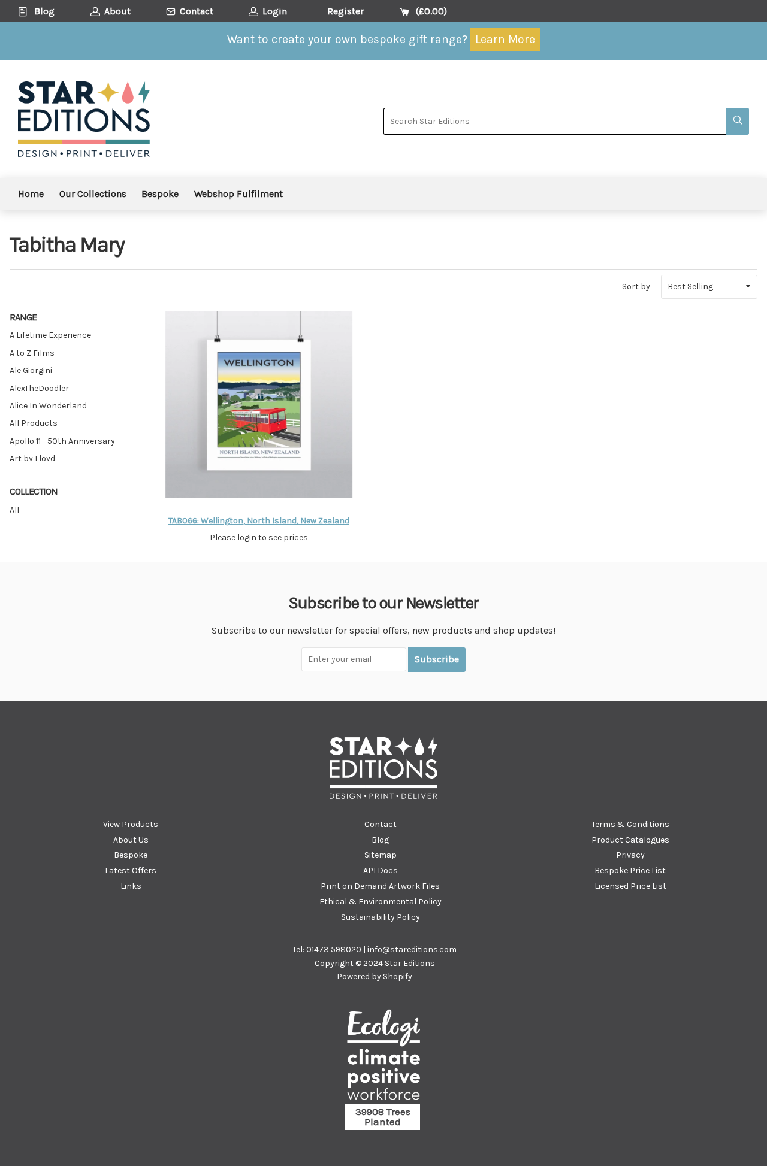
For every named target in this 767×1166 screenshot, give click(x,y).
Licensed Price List (630, 886)
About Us (131, 840)
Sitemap (380, 855)
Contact (380, 824)
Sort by (636, 286)
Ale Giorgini (31, 370)
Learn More (505, 39)
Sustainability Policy (380, 917)
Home (31, 193)
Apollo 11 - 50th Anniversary (62, 441)
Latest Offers (130, 870)
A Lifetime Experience (50, 335)
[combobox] (555, 121)
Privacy (630, 855)
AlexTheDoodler (39, 388)
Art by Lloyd (32, 458)
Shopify (397, 976)
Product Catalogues (630, 840)
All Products (34, 423)
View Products (130, 824)
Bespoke (160, 193)
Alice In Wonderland (48, 406)
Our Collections (92, 193)
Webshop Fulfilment (238, 193)
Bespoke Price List (630, 870)
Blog (380, 840)
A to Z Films (32, 353)
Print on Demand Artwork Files (380, 886)
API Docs (380, 870)
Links (130, 886)
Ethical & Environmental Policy (380, 902)
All (14, 510)
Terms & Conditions (630, 824)
